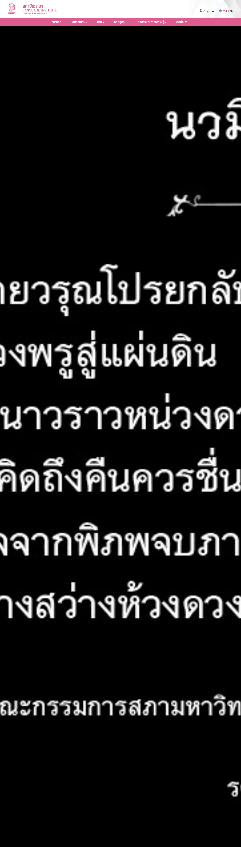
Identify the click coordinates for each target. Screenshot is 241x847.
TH (225, 11)
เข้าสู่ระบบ (208, 11)
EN (231, 11)
